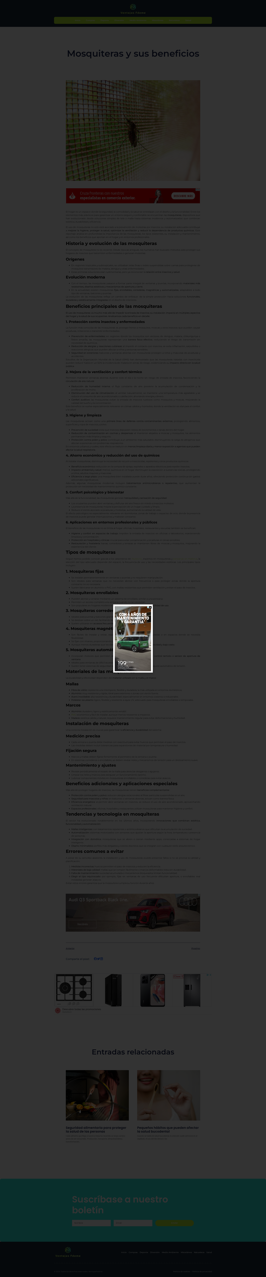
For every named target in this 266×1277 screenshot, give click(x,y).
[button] (150, 607)
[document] (133, 638)
